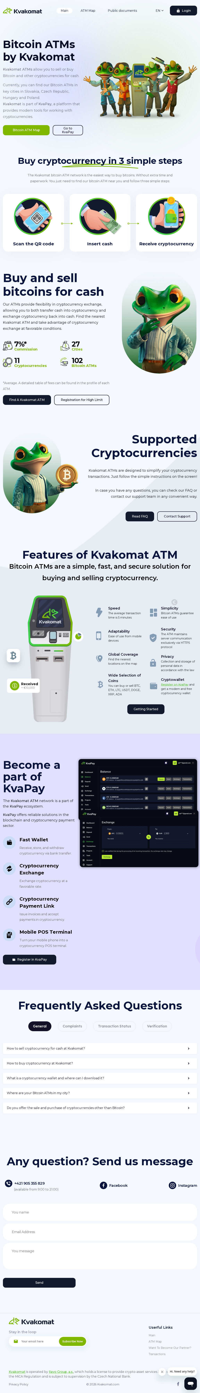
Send (39, 1283)
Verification (157, 1026)
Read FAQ (140, 516)
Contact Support (177, 516)
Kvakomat (17, 1372)
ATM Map (88, 11)
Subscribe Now (72, 1341)
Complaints (72, 1026)
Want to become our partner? (170, 1348)
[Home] (22, 10)
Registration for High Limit (82, 400)
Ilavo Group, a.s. (61, 1372)
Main (64, 11)
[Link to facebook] (178, 1385)
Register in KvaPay (32, 959)
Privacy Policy (18, 1384)
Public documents (122, 11)
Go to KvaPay (68, 130)
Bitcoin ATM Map (26, 130)
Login (186, 11)
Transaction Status (114, 1026)
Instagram (187, 1185)
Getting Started (146, 709)
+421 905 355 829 (29, 1183)
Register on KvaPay (174, 684)
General (40, 1026)
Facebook (118, 1185)
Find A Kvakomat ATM (27, 400)
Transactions (157, 1354)
